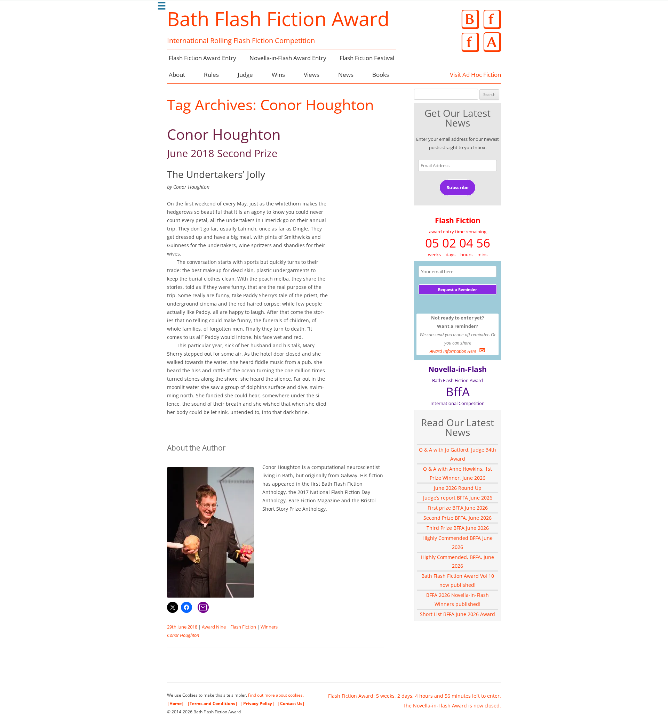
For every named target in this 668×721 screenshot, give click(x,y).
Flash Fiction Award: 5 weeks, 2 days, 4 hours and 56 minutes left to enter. (414, 695)
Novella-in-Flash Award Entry (287, 58)
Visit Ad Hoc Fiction (475, 75)
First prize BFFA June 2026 (458, 507)
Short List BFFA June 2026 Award (457, 614)
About (177, 75)
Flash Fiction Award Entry (202, 58)
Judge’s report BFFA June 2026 (457, 497)
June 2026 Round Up (458, 488)
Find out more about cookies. (276, 695)
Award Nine (214, 627)
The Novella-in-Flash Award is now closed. (452, 705)
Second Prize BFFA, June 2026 (457, 518)
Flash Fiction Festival (367, 58)
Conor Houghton (224, 142)
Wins (278, 75)
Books (380, 75)
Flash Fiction (243, 627)
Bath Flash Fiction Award (278, 18)
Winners (269, 627)
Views (311, 75)
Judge (245, 75)
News (345, 75)
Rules (211, 75)
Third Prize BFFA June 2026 (458, 528)
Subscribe (458, 187)
